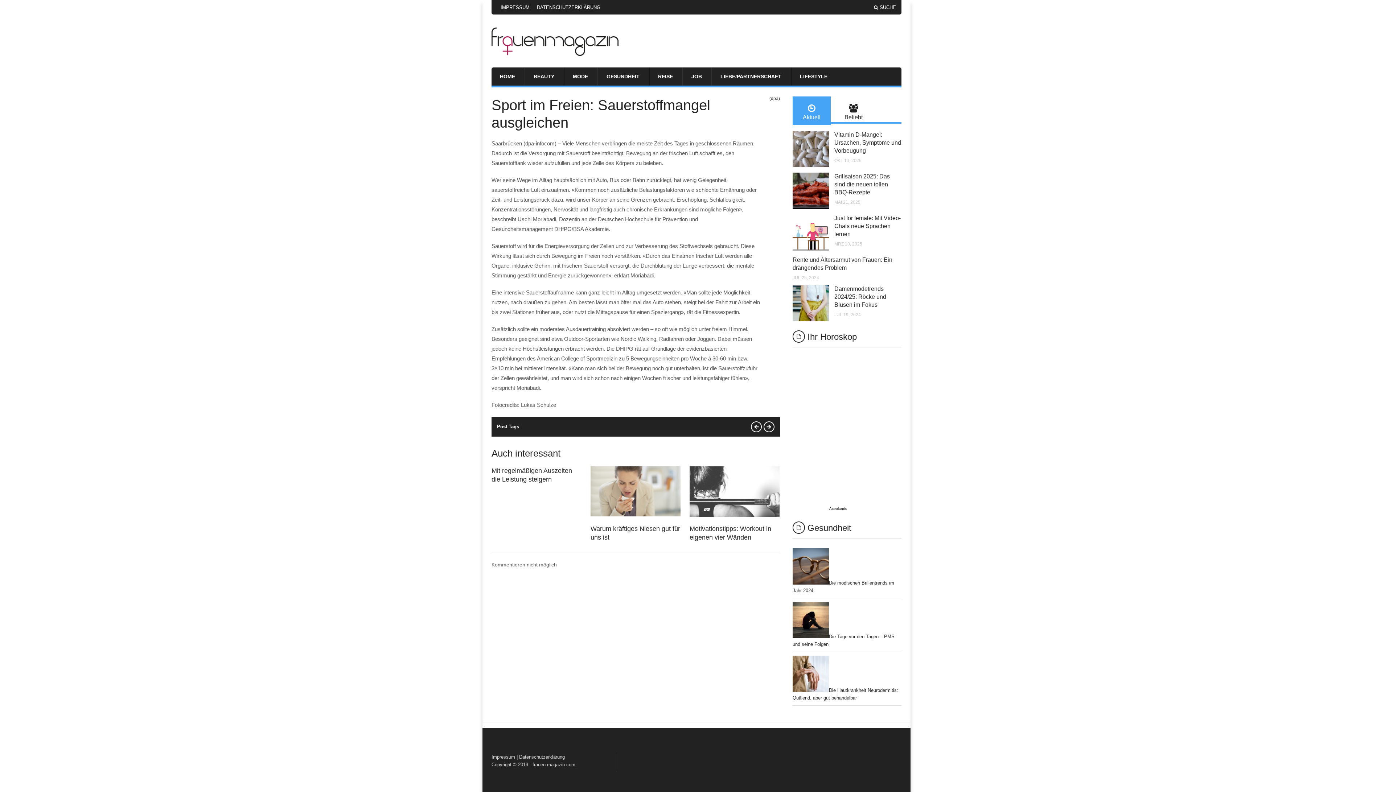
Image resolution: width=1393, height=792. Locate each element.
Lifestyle (813, 76)
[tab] (812, 110)
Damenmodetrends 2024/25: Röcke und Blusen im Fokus (860, 297)
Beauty (544, 76)
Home (507, 76)
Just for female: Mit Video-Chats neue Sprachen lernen (867, 226)
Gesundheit (623, 76)
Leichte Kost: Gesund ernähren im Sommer (769, 426)
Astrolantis (838, 509)
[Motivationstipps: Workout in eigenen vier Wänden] (735, 515)
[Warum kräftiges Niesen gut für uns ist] (636, 514)
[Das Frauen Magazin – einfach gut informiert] (555, 54)
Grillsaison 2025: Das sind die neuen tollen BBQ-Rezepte (862, 184)
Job (696, 76)
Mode (580, 76)
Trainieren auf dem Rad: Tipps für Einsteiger (756, 426)
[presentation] (812, 110)
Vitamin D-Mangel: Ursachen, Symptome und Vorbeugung (867, 143)
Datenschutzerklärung (568, 7)
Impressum (515, 7)
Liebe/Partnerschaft (750, 76)
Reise (665, 76)
